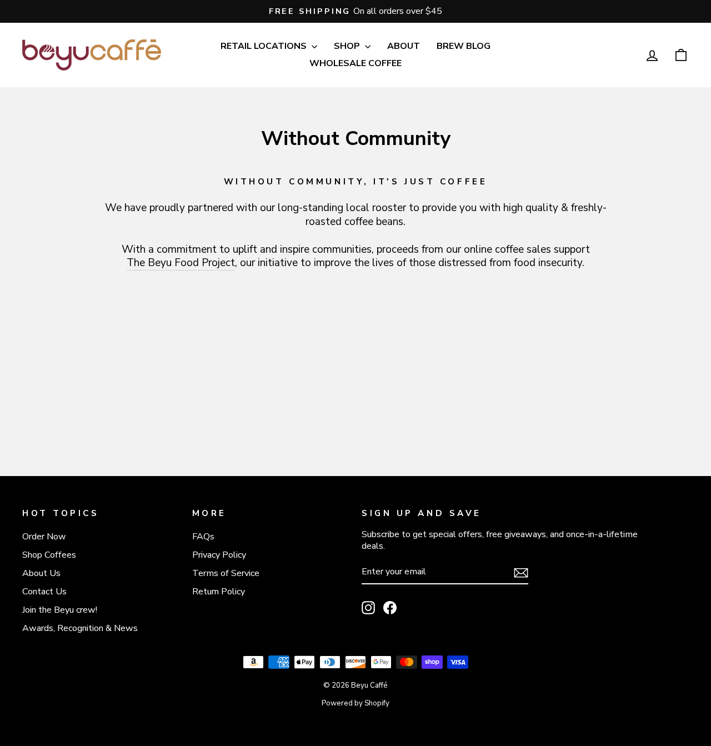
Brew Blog (463, 46)
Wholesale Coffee (355, 63)
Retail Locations (265, 46)
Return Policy (218, 591)
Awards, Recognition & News (80, 628)
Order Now (44, 536)
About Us (41, 573)
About (403, 46)
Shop (348, 46)
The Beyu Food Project (181, 263)
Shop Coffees (49, 555)
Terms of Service (225, 573)
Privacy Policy (219, 555)
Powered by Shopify (355, 703)
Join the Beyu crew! (59, 610)
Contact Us (44, 591)
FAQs (203, 536)
